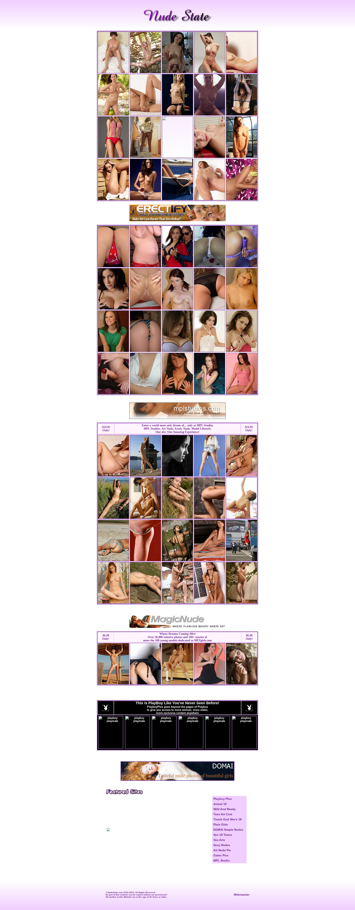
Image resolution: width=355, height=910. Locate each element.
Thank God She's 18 (227, 819)
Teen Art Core (222, 814)
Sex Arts (219, 840)
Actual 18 (220, 804)
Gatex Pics (220, 855)
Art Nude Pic (222, 850)
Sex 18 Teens (222, 834)
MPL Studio (221, 860)
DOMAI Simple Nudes (228, 829)
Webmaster (241, 894)
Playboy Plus (222, 798)
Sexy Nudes (221, 845)
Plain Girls (220, 824)
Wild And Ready (224, 809)
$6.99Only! (105, 637)
